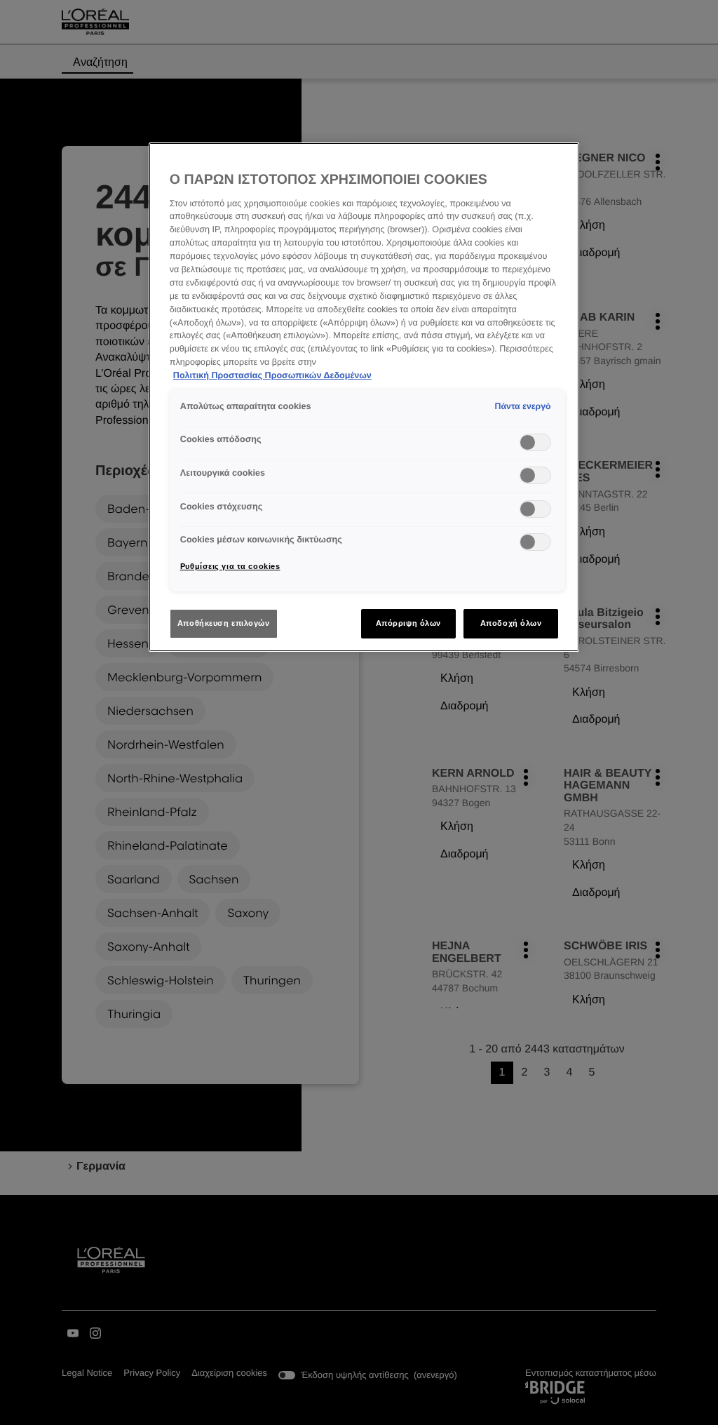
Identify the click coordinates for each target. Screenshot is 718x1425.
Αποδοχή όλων (511, 623)
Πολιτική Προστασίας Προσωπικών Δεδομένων (272, 375)
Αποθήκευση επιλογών (223, 623)
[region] (364, 397)
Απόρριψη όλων (408, 623)
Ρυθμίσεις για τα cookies (230, 566)
